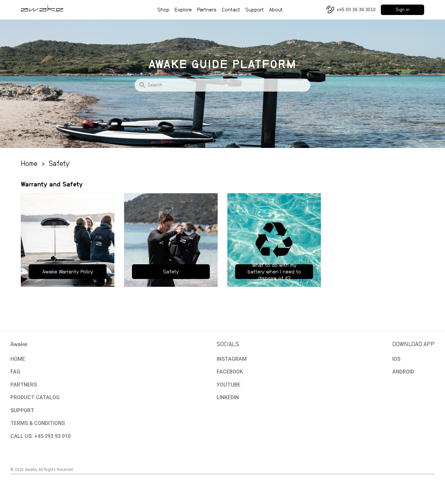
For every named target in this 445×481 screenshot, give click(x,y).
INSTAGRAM (232, 359)
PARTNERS (23, 385)
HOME (17, 359)
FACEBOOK (230, 372)
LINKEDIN (228, 397)
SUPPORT (22, 410)
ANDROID (403, 372)
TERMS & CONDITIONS (37, 423)
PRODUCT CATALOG (35, 397)
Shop (163, 9)
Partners (207, 9)
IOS (396, 359)
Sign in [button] (402, 9)
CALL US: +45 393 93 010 (40, 436)
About (276, 9)
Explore (183, 9)
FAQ (15, 372)
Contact (231, 9)
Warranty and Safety (52, 184)
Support (254, 9)
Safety (59, 163)
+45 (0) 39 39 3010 (356, 9)
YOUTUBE (228, 385)
